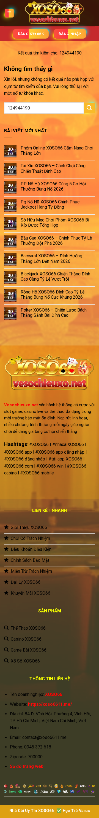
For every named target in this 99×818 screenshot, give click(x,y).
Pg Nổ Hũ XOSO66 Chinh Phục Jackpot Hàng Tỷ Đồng (50, 204)
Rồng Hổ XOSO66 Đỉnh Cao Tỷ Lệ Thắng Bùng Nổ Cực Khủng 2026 (52, 294)
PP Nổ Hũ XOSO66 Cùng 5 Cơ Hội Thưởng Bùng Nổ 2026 (53, 186)
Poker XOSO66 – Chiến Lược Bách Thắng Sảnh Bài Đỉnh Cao (54, 312)
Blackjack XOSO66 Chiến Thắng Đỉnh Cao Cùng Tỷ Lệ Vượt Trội (55, 276)
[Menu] (9, 13)
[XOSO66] (54, 13)
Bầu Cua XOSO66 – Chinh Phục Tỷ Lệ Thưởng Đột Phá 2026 (56, 240)
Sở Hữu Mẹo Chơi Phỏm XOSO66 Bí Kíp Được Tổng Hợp (55, 222)
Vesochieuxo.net (21, 404)
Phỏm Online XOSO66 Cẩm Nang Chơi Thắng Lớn (57, 150)
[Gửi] (89, 108)
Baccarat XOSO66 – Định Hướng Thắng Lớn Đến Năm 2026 (51, 258)
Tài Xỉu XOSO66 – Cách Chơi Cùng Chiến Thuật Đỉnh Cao (53, 168)
